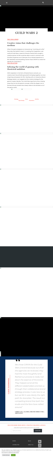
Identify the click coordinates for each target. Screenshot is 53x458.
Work (14, 440)
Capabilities (15, 444)
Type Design (21, 100)
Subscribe (37, 430)
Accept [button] (13, 455)
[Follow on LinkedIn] (39, 441)
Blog (29, 440)
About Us (30, 444)
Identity (37, 99)
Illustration (31, 100)
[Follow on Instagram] (39, 445)
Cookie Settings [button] (6, 455)
